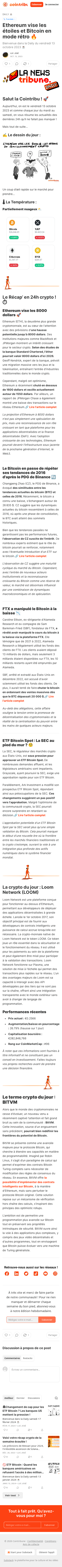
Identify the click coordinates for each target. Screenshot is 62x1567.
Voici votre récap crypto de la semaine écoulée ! (22, 1439)
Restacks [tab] (27, 1358)
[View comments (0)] (17, 64)
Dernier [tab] (21, 1398)
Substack (8, 1560)
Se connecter (52, 4)
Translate (9, 19)
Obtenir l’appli (46, 1552)
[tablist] (18, 1358)
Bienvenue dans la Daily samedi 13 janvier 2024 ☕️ (22, 1478)
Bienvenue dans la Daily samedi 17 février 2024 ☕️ (22, 1420)
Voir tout (10, 1495)
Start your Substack (21, 1552)
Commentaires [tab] (12, 1358)
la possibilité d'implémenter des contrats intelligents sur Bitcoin (29, 1182)
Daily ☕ (7, 14)
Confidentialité (35, 1541)
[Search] (56, 1398)
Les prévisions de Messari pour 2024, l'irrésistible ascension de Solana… (23, 1447)
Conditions (50, 1541)
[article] (31, 1418)
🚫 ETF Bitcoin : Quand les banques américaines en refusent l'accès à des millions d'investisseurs (23, 1468)
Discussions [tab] (34, 1398)
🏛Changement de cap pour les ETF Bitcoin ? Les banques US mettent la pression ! (23, 1410)
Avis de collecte (31, 1544)
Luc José (14, 53)
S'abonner (37, 4)
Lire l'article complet (43, 407)
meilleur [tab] (8, 1398)
